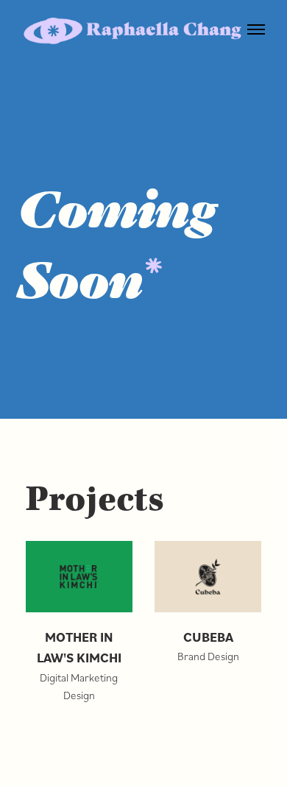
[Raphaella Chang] (132, 31)
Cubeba (208, 637)
